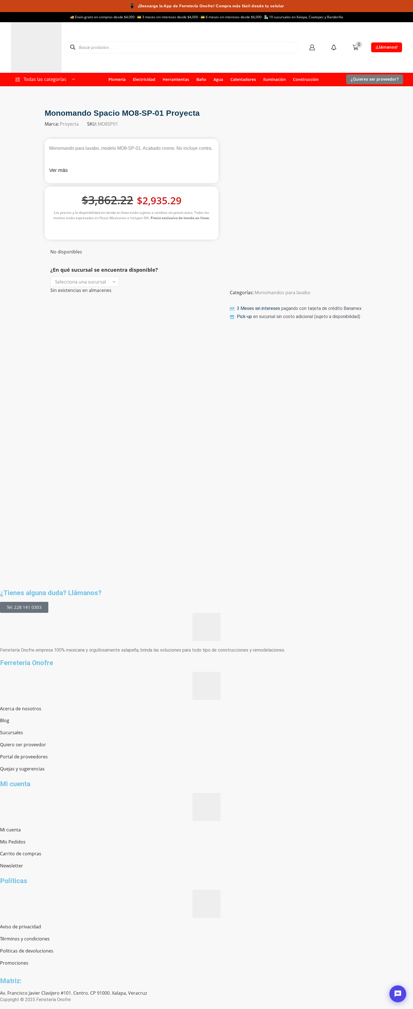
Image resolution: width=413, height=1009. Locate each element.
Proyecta (69, 124)
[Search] (72, 47)
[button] (312, 47)
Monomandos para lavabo (282, 292)
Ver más (58, 170)
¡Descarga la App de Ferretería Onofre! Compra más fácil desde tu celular (206, 5)
